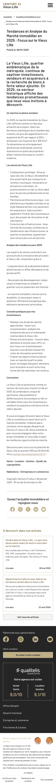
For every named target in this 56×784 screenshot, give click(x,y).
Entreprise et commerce (16, 720)
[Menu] (50, 5)
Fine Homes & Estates (14, 727)
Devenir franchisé (12, 712)
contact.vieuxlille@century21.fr (29, 454)
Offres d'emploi (11, 705)
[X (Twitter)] (28, 509)
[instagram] (21, 639)
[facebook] (6, 639)
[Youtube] (43, 509)
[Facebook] (12, 509)
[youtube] (50, 639)
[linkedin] (35, 639)
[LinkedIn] (35, 509)
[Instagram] (20, 509)
